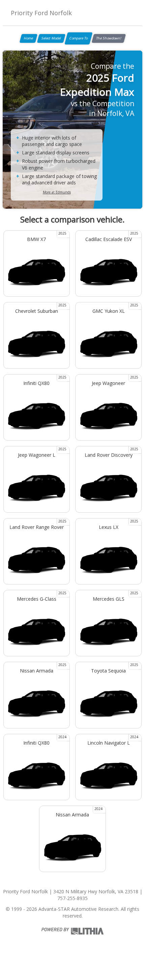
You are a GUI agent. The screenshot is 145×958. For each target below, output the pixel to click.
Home (28, 38)
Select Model (51, 38)
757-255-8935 (72, 898)
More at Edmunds (57, 192)
